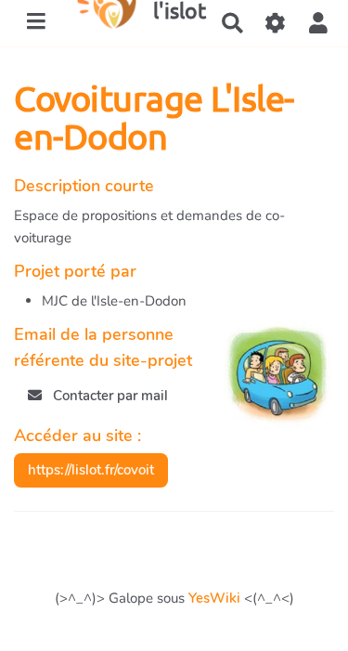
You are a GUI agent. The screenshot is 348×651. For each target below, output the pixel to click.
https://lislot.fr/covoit (91, 470)
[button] (318, 23)
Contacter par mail (108, 395)
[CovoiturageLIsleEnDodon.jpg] (270, 385)
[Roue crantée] (275, 23)
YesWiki (214, 598)
